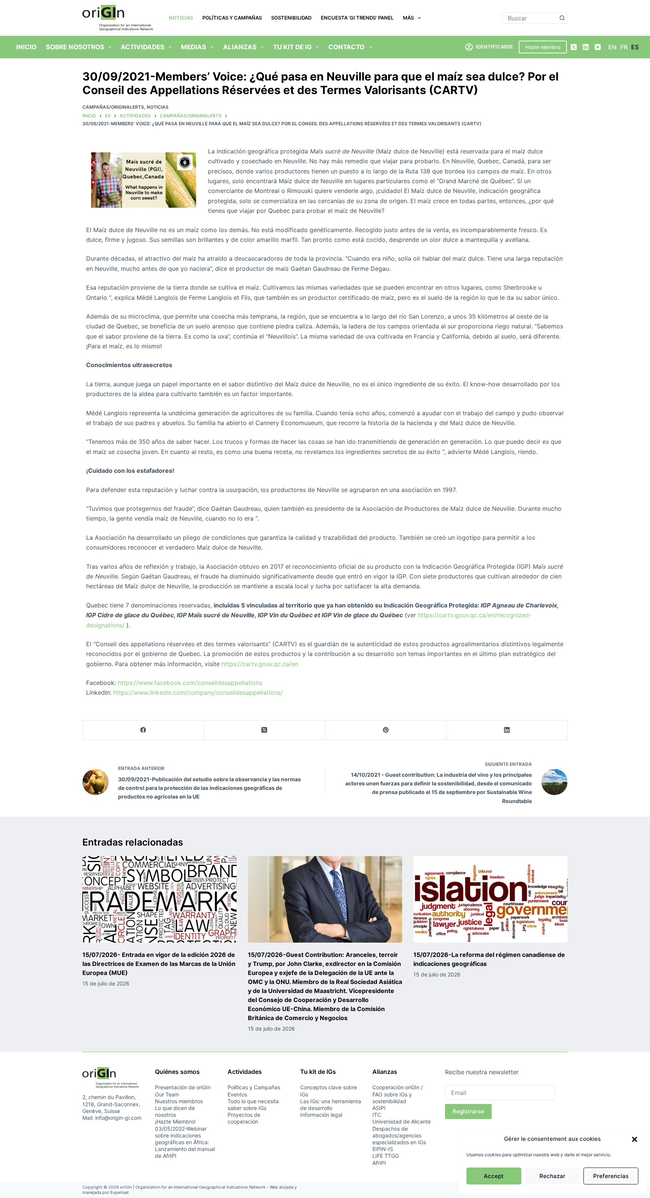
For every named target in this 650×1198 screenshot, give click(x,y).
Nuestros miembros (179, 1101)
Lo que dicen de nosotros (175, 1111)
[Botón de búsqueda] (562, 18)
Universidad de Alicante (401, 1121)
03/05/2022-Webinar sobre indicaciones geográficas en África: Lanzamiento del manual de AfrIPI (185, 1142)
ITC (376, 1114)
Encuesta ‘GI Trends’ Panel (357, 18)
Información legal (321, 1114)
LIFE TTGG (385, 1155)
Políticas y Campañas (232, 18)
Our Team (167, 1094)
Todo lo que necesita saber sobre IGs (253, 1104)
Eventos (237, 1094)
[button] (634, 1139)
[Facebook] (143, 730)
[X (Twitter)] (574, 47)
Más (408, 18)
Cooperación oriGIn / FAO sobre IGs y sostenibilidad (397, 1094)
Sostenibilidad (291, 18)
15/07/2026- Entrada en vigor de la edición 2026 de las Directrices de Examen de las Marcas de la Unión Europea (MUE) (158, 963)
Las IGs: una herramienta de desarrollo (330, 1104)
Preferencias (611, 1176)
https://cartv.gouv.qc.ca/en (260, 664)
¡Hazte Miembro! (175, 1121)
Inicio (26, 47)
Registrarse (468, 1111)
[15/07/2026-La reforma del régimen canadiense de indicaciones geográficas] (490, 899)
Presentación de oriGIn (183, 1087)
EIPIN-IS (382, 1149)
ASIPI (379, 1108)
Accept (494, 1176)
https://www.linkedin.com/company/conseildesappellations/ (198, 692)
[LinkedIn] (586, 47)
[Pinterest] (385, 730)
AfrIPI (379, 1163)
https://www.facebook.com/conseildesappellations (190, 682)
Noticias (181, 18)
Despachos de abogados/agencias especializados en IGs (399, 1135)
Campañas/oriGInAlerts (113, 107)
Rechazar (552, 1176)
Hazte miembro (542, 47)
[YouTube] (598, 47)
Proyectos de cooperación (244, 1118)
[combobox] (529, 18)
